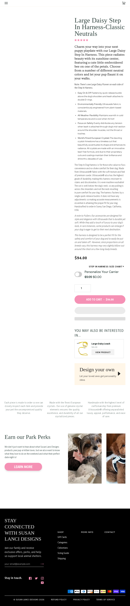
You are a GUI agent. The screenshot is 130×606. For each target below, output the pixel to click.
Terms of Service (105, 599)
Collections (63, 547)
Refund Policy (59, 599)
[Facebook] (30, 578)
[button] (82, 40)
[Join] (39, 563)
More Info (87, 532)
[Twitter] (36, 578)
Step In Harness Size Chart (105, 266)
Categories (62, 542)
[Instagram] (42, 578)
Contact (109, 532)
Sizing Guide (63, 553)
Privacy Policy (81, 599)
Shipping (62, 558)
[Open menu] (9, 3)
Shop (61, 532)
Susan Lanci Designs (27, 599)
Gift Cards (62, 537)
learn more (23, 467)
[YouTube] (42, 582)
